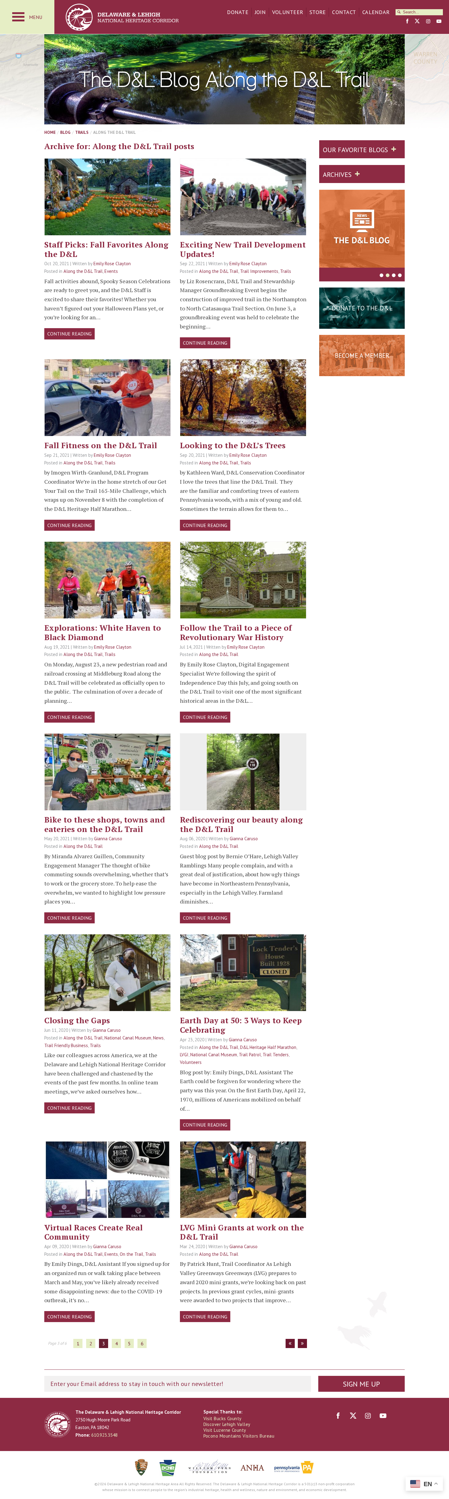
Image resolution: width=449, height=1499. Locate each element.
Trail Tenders (276, 1054)
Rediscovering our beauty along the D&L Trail (241, 824)
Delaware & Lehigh (57, 1425)
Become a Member (362, 355)
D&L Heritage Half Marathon (268, 1047)
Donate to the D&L (362, 308)
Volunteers (191, 1062)
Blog (65, 132)
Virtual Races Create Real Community (93, 1232)
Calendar (375, 12)
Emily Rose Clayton (112, 263)
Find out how (362, 370)
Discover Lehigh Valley (226, 1424)
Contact (344, 12)
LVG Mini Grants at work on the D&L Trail (242, 1232)
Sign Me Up (361, 1384)
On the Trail (131, 1254)
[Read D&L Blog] (362, 230)
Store (317, 12)
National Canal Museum (127, 1038)
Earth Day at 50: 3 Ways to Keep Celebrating (241, 1025)
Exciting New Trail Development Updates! (243, 249)
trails (107, 216)
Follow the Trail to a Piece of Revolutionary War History (236, 632)
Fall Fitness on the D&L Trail (100, 445)
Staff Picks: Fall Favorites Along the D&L (106, 249)
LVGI (184, 1054)
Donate (237, 12)
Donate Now (362, 323)
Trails (82, 132)
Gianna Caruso (108, 838)
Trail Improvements (259, 271)
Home (50, 132)
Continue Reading (69, 334)
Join (260, 12)
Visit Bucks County (222, 1418)
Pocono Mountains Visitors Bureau (238, 1436)
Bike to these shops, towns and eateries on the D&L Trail (104, 824)
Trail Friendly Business (66, 1045)
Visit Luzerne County (224, 1430)
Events (111, 271)
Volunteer (287, 12)
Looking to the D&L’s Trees (233, 445)
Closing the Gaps (77, 1020)
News (158, 1038)
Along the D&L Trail (83, 271)
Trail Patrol (250, 1054)
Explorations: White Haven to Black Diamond (102, 632)
